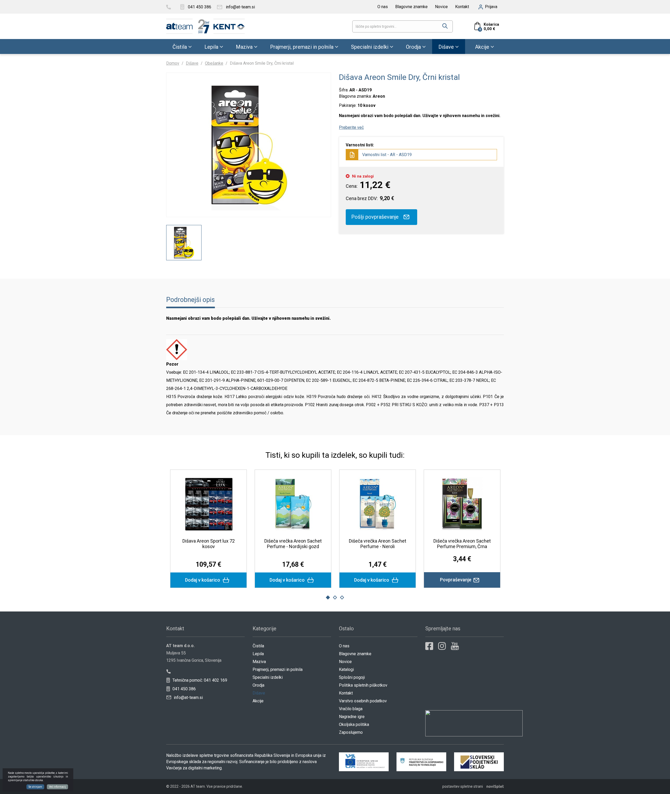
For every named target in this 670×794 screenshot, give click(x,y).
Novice (441, 6)
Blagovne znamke (411, 6)
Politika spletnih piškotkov (363, 685)
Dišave (446, 47)
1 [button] (328, 597)
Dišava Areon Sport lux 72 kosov (208, 543)
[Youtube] (455, 646)
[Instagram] (442, 646)
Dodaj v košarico (203, 580)
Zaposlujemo (351, 732)
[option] (184, 242)
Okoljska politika (354, 724)
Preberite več (351, 127)
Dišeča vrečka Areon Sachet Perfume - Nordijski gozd (293, 543)
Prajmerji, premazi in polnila (301, 47)
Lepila (211, 47)
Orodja (413, 47)
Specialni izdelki (369, 47)
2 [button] (335, 597)
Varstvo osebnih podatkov (363, 700)
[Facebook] (429, 646)
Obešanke (214, 63)
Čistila (179, 47)
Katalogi (346, 669)
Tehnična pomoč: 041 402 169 (199, 680)
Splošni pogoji (352, 677)
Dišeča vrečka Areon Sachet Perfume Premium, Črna (462, 543)
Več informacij (57, 786)
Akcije (482, 47)
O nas (382, 6)
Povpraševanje (456, 579)
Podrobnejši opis (190, 300)
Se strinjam (35, 786)
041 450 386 (183, 688)
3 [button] (342, 597)
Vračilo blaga (350, 708)
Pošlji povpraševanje (375, 217)
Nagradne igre (352, 716)
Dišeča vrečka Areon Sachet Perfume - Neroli (377, 543)
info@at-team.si (188, 697)
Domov (172, 63)
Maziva (244, 47)
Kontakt (462, 6)
